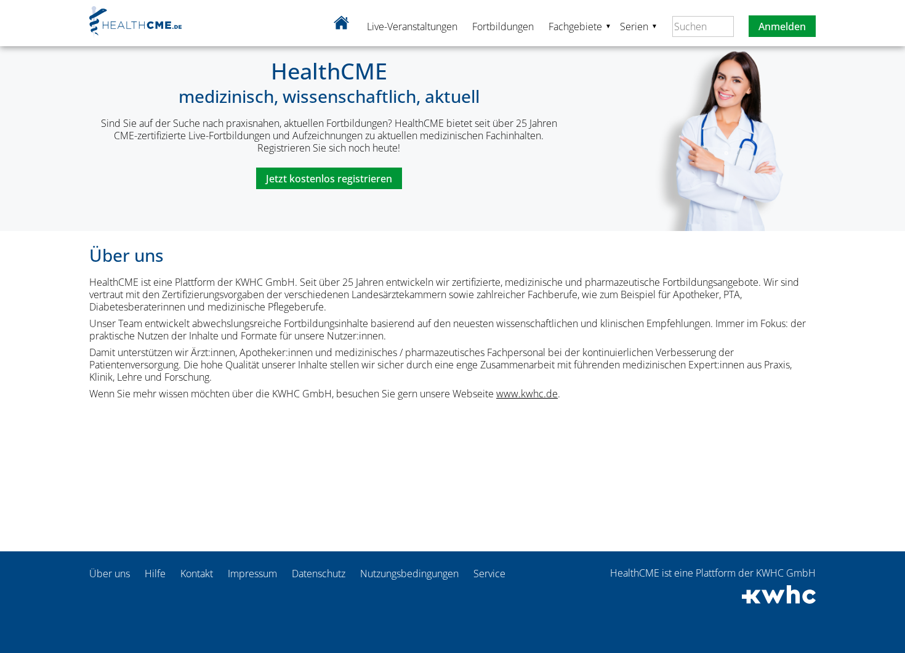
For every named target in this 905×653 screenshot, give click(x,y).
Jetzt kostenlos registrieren (329, 178)
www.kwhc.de (527, 393)
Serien (639, 26)
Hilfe (155, 573)
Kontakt (196, 573)
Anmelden (782, 26)
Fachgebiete (580, 26)
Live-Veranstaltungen (412, 26)
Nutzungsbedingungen (409, 573)
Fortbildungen (503, 26)
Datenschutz (318, 573)
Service (489, 573)
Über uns (109, 573)
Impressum (252, 573)
